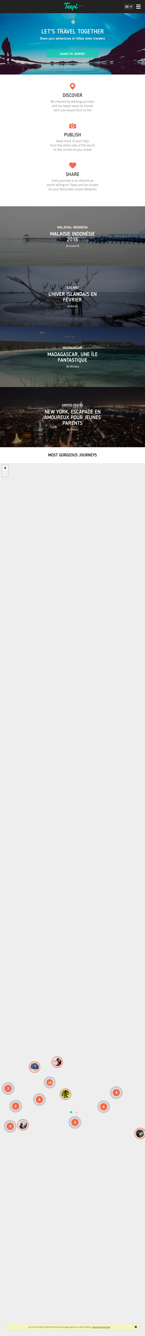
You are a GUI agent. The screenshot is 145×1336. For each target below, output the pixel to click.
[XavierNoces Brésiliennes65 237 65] (23, 1125)
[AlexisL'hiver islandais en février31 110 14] (34, 1067)
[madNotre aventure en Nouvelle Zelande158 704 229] (140, 1133)
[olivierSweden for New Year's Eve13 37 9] (57, 1062)
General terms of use (101, 1326)
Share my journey (72, 54)
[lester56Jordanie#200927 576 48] (65, 1094)
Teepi (72, 6)
